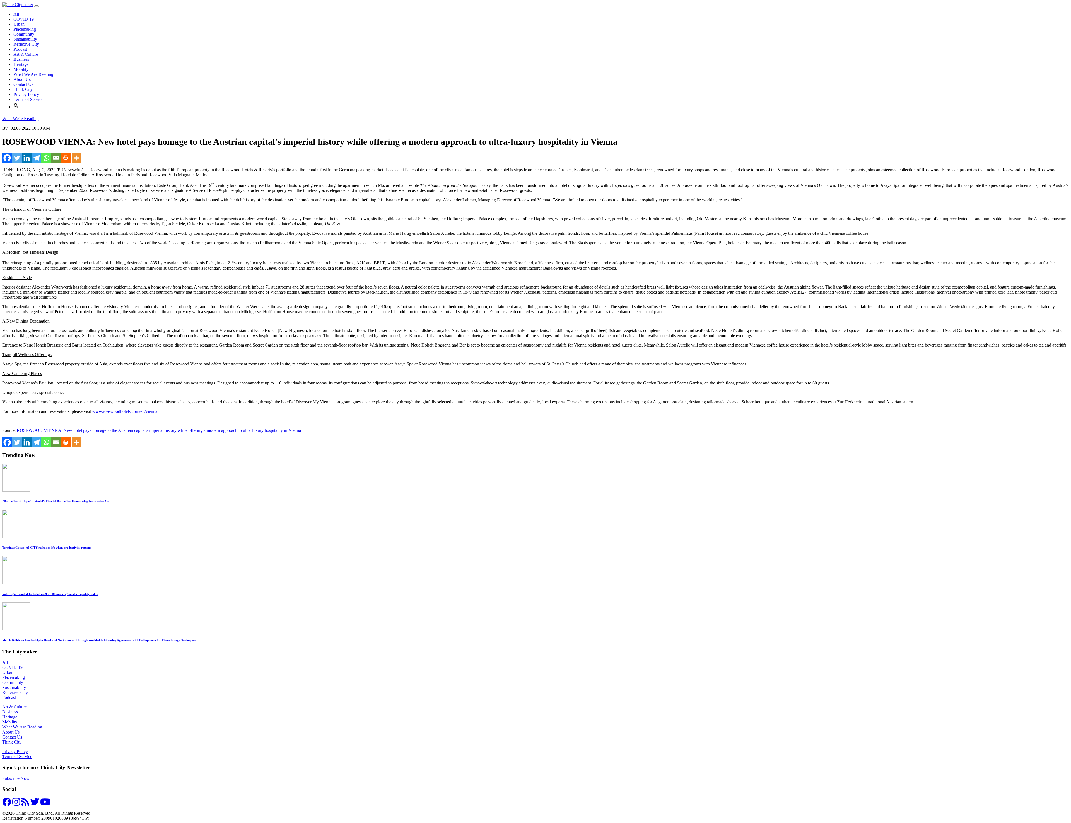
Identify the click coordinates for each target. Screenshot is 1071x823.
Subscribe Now (16, 778)
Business (21, 59)
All (16, 14)
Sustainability (25, 39)
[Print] (66, 158)
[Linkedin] (27, 158)
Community (23, 34)
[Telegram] (36, 158)
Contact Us (23, 84)
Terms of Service (28, 99)
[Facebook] (7, 158)
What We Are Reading (33, 74)
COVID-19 (23, 19)
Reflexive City (26, 44)
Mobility (20, 69)
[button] (16, 107)
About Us (22, 79)
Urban (19, 24)
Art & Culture (25, 54)
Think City (23, 89)
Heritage (20, 64)
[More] (77, 158)
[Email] (56, 158)
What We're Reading (20, 118)
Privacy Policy (26, 94)
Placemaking (24, 29)
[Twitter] (17, 158)
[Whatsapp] (46, 158)
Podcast (20, 49)
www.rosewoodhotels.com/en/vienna (124, 411)
